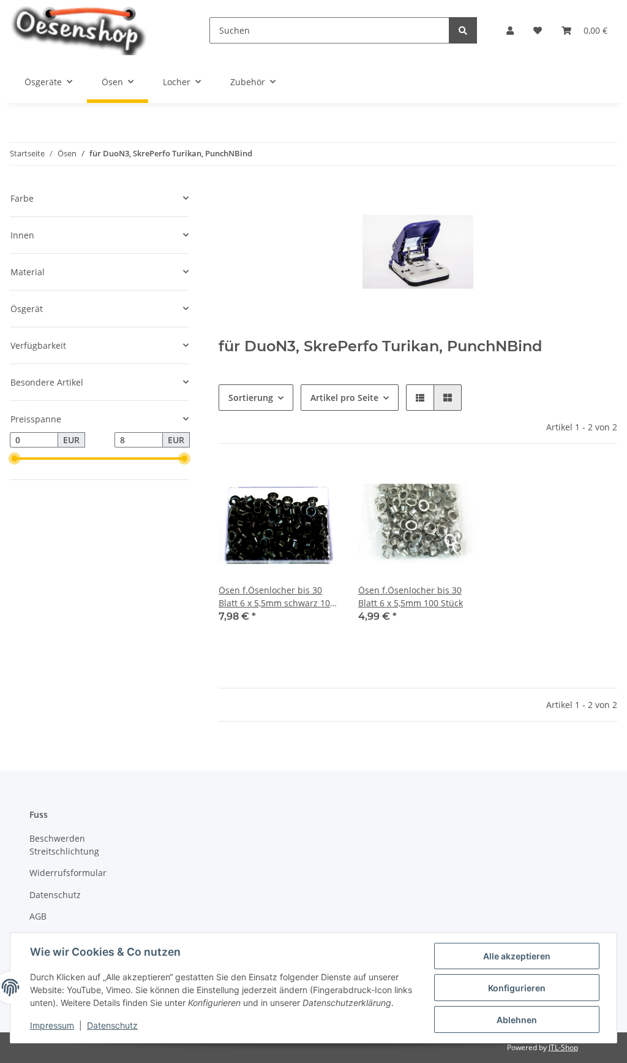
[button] (510, 30)
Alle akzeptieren (516, 956)
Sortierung (250, 397)
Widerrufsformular (68, 872)
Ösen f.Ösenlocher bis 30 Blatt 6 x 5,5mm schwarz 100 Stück (277, 596)
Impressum (52, 1025)
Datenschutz (55, 895)
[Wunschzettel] (538, 30)
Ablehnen (517, 1020)
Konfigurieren (517, 988)
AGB (38, 916)
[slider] (15, 458)
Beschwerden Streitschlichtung (64, 844)
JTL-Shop (563, 1047)
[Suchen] (463, 30)
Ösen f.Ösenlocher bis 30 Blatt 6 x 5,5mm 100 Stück (410, 596)
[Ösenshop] (90, 30)
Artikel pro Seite (344, 397)
